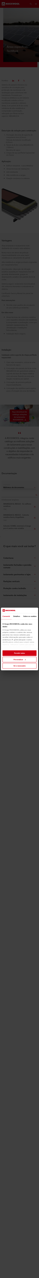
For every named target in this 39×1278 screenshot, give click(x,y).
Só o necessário (19, 666)
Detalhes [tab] (16, 616)
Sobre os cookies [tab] (30, 616)
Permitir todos (19, 653)
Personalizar (18, 659)
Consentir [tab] (6, 616)
